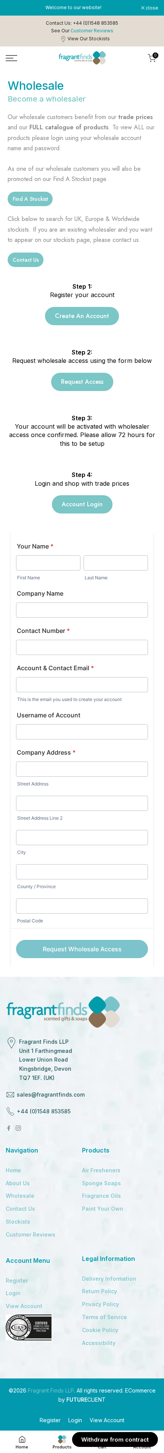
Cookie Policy (100, 1330)
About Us (18, 1183)
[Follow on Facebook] (9, 1128)
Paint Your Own (102, 1208)
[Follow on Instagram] (18, 1128)
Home (13, 1170)
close (151, 8)
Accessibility (99, 1343)
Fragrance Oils (101, 1195)
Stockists (18, 1221)
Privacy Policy (100, 1304)
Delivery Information (109, 1278)
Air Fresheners (101, 1170)
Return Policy (99, 1291)
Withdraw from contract (115, 1439)
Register (17, 1280)
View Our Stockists (89, 38)
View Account (24, 1306)
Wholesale (20, 1195)
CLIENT (86, 1399)
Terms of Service (104, 1317)
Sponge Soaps (101, 1183)
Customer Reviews (30, 1234)
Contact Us (20, 1208)
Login (13, 1293)
